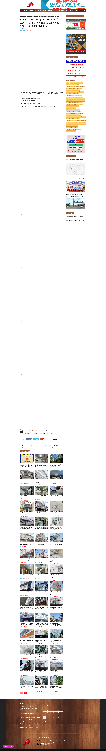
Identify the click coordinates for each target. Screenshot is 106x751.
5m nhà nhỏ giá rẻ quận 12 (75, 82)
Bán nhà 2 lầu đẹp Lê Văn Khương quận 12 (75, 104)
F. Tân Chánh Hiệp (35, 16)
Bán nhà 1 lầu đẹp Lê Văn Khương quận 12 (75, 97)
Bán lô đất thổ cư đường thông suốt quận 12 (75, 91)
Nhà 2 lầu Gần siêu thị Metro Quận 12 (56, 495)
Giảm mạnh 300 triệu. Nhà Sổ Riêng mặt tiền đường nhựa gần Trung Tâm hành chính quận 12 (53, 446)
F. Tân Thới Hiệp (41, 16)
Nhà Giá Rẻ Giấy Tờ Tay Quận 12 (26, 433)
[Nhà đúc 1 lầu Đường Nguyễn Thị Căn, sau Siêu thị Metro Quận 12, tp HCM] (27, 490)
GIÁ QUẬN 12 (32, 10)
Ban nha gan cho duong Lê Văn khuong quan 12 (75, 86)
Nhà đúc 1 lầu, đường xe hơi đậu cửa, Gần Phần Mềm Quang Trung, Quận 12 (27, 512)
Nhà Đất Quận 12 (42, 10)
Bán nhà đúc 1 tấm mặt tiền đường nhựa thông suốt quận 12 (78, 120)
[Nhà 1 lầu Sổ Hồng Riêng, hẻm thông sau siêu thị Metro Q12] (41, 553)
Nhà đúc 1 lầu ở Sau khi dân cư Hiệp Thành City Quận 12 (29, 728)
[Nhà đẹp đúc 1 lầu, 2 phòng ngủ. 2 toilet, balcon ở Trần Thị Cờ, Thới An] (41, 569)
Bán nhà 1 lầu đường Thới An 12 (73, 93)
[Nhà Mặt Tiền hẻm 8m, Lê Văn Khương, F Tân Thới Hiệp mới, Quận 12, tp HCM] (56, 537)
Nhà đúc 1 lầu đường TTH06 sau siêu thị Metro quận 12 (28, 720)
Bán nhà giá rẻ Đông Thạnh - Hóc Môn (74, 111)
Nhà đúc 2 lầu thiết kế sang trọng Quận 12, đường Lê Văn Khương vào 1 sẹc (28, 446)
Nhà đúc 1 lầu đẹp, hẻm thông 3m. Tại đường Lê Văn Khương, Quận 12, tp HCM (26, 608)
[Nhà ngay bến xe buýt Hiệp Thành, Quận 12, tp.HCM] (27, 649)
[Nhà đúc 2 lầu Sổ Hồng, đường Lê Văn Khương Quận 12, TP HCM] (27, 537)
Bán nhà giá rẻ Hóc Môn (71, 107)
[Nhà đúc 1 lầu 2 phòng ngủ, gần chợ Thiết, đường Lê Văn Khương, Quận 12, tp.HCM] (41, 474)
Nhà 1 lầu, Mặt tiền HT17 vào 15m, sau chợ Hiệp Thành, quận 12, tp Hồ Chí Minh (41, 465)
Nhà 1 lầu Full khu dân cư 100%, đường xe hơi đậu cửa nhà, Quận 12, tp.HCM (56, 687)
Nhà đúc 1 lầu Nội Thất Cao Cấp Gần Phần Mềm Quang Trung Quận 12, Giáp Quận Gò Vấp (56, 465)
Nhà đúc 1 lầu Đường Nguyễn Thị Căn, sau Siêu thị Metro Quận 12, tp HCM (26, 497)
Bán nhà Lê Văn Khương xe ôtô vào (73, 115)
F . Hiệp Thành (29, 16)
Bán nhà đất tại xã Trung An (72, 125)
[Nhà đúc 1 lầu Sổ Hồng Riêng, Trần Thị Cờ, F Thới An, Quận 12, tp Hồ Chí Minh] (27, 665)
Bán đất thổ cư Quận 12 (71, 131)
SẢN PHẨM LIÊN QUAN (25, 451)
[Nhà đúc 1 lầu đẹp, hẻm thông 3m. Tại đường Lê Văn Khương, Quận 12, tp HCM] (27, 601)
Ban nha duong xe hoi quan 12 (72, 84)
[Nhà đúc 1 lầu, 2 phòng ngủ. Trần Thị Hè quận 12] (27, 569)
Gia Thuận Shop (75, 217)
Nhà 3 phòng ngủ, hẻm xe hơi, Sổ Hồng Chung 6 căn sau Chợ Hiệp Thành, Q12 (55, 640)
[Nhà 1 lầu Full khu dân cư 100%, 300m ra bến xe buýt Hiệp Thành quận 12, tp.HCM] (41, 649)
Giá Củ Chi (60, 10)
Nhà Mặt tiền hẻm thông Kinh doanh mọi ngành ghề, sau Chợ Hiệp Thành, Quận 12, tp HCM (56, 656)
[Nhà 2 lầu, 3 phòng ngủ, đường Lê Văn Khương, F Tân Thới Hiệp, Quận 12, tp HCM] (41, 633)
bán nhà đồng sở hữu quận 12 (72, 127)
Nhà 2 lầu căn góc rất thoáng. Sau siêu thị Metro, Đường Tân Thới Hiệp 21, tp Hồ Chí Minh (56, 593)
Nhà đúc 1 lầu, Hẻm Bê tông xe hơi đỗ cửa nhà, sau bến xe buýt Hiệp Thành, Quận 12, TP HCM (41, 528)
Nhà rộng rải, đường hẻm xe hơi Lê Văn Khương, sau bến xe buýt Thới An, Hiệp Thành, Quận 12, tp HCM (56, 624)
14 (56, 712)
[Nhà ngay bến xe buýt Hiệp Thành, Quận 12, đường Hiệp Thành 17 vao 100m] (56, 553)
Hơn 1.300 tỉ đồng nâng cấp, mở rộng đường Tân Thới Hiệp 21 (75, 178)
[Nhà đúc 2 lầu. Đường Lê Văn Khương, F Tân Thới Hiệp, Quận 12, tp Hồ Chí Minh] (56, 665)
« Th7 (44, 721)
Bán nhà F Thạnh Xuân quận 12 (72, 106)
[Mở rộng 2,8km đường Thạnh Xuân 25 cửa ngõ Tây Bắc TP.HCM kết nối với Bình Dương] (75, 169)
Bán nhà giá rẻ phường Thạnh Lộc (73, 109)
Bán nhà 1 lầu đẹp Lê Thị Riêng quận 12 (74, 95)
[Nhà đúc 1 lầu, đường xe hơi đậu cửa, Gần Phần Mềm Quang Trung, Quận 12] (27, 506)
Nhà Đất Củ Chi (51, 10)
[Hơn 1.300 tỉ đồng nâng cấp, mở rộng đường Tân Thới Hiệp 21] (75, 186)
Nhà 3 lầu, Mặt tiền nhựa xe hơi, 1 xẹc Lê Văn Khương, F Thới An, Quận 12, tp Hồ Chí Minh (41, 593)
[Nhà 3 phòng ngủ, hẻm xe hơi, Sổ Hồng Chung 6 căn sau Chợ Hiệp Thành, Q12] (56, 633)
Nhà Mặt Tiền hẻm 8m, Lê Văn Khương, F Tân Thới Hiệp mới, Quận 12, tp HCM (56, 544)
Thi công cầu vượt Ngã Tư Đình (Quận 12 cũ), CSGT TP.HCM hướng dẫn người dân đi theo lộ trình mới (75, 195)
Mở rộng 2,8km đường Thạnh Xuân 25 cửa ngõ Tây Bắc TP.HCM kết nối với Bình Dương (75, 160)
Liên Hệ (76, 10)
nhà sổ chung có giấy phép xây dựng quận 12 (46, 433)
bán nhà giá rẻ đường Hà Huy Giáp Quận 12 (75, 113)
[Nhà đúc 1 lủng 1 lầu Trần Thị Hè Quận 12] (41, 490)
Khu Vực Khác (69, 10)
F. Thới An (46, 16)
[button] (84, 10)
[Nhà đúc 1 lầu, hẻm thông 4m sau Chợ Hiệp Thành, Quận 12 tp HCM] (41, 506)
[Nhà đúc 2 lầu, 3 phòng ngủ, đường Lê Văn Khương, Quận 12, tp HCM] (27, 617)
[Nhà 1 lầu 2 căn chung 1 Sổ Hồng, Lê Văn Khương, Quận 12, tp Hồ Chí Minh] (41, 617)
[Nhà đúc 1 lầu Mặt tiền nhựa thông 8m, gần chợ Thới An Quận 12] (27, 521)
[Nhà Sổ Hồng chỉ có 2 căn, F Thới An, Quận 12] (27, 680)
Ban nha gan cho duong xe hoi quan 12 (74, 88)
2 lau (68, 82)
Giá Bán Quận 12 (51, 16)
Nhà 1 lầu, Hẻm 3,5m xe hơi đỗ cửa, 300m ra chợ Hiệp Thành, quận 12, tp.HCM (41, 687)
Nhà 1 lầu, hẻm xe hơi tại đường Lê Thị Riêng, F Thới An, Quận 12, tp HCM (41, 672)
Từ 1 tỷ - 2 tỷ (57, 16)
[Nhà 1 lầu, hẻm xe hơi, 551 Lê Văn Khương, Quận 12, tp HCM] (27, 586)
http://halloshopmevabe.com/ (76, 216)
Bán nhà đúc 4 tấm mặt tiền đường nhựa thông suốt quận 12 (78, 122)
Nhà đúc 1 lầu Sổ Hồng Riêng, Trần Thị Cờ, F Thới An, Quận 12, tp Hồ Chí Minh (26, 672)
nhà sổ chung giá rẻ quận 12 (25, 434)
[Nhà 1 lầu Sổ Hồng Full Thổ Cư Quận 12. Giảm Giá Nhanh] (41, 601)
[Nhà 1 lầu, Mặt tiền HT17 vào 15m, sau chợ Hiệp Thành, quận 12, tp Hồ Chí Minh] (41, 458)
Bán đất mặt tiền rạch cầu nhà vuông (73, 129)
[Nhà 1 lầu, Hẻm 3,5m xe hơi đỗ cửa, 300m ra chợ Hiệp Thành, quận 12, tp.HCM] (41, 680)
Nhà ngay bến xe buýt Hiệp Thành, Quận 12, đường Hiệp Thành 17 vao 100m (56, 560)
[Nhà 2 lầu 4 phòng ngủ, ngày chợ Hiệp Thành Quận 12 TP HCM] (41, 537)
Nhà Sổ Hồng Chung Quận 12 (36, 434)
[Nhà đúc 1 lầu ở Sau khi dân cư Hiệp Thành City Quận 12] (56, 474)
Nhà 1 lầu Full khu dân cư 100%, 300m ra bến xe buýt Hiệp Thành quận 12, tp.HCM (41, 656)
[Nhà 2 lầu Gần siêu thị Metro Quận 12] (56, 490)
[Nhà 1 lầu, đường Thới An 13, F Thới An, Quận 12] (56, 601)
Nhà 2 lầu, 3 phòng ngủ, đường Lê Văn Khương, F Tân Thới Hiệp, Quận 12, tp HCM (41, 640)
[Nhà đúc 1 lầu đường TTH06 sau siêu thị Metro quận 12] (27, 474)
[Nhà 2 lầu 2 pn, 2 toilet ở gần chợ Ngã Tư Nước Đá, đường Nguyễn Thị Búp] (56, 506)
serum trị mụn (75, 221)
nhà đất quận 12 (33, 430)
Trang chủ (25, 10)
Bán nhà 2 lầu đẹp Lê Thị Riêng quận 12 (74, 102)
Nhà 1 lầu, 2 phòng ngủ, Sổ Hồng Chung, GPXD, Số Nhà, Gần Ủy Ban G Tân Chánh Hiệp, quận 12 (56, 528)
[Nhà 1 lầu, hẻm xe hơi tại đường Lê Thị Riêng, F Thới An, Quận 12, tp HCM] (41, 665)
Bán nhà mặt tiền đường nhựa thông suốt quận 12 (76, 116)
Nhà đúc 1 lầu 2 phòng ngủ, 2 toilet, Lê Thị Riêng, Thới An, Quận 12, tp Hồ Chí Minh (26, 640)
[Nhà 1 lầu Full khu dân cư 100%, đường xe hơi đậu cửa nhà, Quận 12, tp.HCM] (56, 680)
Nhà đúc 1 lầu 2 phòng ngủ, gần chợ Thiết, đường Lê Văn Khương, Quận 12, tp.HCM (41, 481)
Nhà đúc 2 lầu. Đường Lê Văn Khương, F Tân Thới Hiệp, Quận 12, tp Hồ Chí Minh (56, 672)
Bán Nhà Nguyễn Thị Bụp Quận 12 (73, 118)
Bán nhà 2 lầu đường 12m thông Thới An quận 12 (76, 100)
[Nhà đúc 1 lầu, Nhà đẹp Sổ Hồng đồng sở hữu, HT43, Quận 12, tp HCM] (27, 553)
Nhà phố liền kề (35, 433)
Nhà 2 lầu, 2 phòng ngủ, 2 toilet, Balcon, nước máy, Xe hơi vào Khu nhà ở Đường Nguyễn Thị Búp (26, 465)
